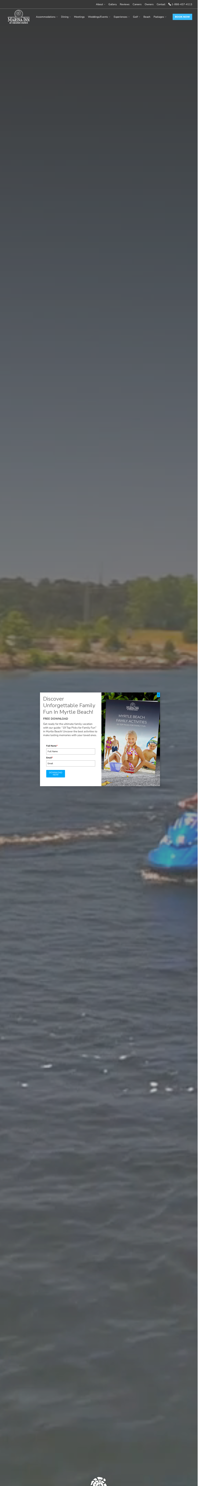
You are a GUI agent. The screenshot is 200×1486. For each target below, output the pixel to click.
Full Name (52, 745)
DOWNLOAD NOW (55, 773)
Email (49, 757)
